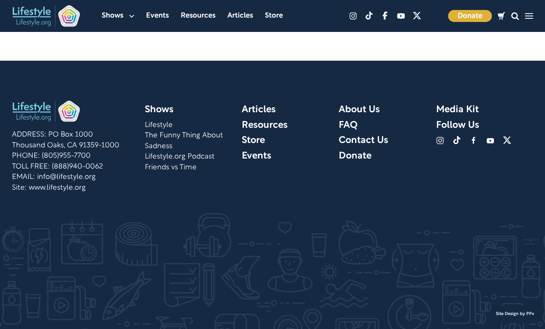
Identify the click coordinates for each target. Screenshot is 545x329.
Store (274, 15)
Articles (240, 15)
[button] (515, 16)
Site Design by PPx (515, 314)
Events (157, 15)
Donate (470, 16)
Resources (198, 15)
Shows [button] (112, 15)
